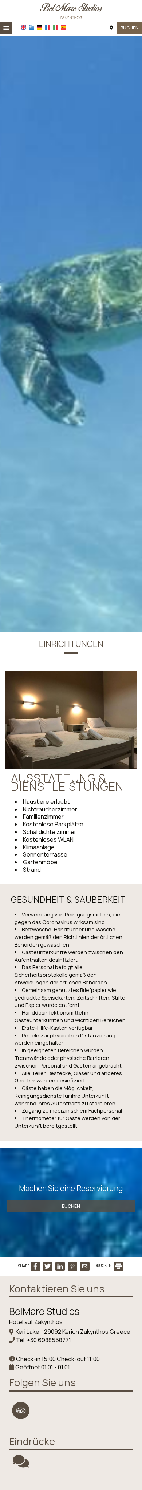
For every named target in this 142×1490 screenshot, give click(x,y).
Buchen (130, 28)
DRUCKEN (103, 1265)
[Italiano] (55, 27)
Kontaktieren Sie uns (56, 1288)
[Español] (63, 27)
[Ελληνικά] (31, 27)
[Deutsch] (39, 27)
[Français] (47, 27)
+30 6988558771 (49, 1340)
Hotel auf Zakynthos (36, 1322)
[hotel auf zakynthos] (71, 10)
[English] (23, 27)
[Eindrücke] (21, 1465)
